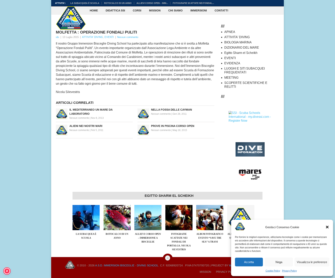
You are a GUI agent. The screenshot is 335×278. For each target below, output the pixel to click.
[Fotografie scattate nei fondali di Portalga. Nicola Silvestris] (179, 217)
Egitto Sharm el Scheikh (240, 52)
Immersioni (198, 10)
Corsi (137, 10)
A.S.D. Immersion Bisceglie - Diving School (126, 265)
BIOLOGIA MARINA (238, 42)
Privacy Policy (289, 270)
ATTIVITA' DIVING (92, 37)
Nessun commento (127, 37)
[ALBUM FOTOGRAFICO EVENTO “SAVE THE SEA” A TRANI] (209, 217)
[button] (327, 227)
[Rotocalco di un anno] (117, 217)
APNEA (229, 32)
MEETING (231, 77)
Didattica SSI (115, 10)
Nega (278, 262)
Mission (155, 10)
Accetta (249, 262)
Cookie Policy (273, 270)
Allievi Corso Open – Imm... (152, 3)
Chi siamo (175, 10)
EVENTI (109, 37)
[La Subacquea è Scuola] (86, 217)
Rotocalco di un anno (118, 3)
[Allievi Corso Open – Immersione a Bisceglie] (147, 217)
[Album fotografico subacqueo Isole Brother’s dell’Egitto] (240, 217)
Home (94, 10)
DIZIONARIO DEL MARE (241, 47)
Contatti (221, 10)
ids (57, 37)
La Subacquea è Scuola (84, 3)
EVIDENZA (232, 63)
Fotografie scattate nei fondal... (193, 3)
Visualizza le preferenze (312, 262)
